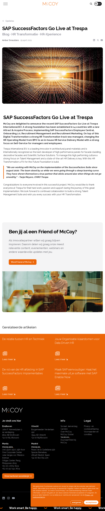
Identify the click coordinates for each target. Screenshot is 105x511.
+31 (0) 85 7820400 (10, 438)
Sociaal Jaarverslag (69, 426)
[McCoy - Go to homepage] (50, 4)
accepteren (91, 502)
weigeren (76, 502)
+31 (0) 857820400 (39, 438)
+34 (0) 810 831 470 (39, 458)
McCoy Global (67, 434)
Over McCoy (66, 432)
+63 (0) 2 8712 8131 (10, 466)
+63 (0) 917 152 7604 (11, 469)
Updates (9, 21)
